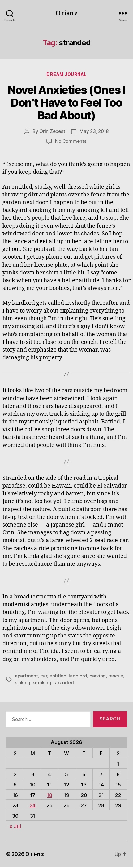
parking (97, 676)
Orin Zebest (52, 131)
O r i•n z (66, 13)
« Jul (15, 826)
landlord (78, 676)
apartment (26, 676)
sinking (22, 682)
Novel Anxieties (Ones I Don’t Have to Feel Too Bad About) (66, 102)
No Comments (70, 141)
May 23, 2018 (94, 131)
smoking (42, 682)
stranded (64, 682)
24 (33, 805)
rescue (115, 676)
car (43, 676)
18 (49, 795)
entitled (57, 676)
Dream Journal (66, 74)
